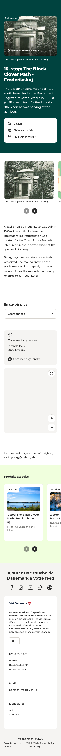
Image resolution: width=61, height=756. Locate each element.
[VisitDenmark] (20, 603)
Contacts (14, 714)
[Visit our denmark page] (11, 587)
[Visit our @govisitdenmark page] (40, 587)
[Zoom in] (51, 418)
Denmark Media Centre (23, 689)
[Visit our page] (21, 587)
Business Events (18, 664)
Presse (13, 660)
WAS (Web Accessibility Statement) (40, 745)
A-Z (11, 709)
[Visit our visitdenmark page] (30, 587)
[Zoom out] (51, 427)
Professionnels (17, 669)
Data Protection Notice (13, 745)
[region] (30, 400)
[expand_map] (51, 373)
